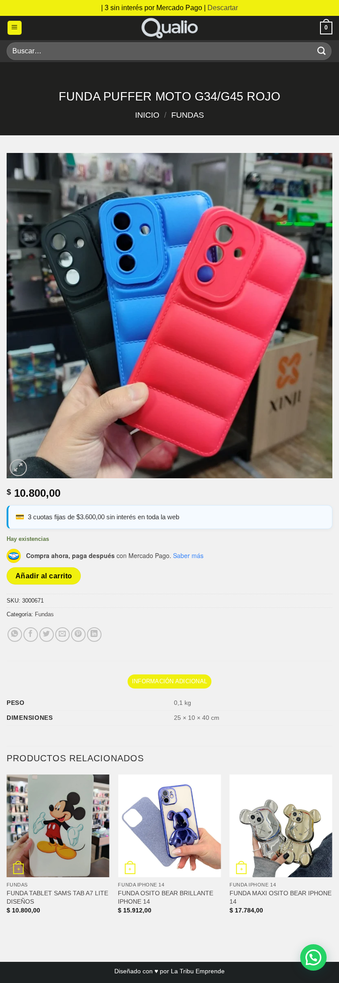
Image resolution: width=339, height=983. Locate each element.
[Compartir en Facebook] (30, 634)
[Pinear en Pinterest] (78, 634)
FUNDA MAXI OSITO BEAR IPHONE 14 (280, 897)
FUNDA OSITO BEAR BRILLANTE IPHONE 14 (165, 897)
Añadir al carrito (43, 576)
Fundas (187, 114)
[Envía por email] (62, 634)
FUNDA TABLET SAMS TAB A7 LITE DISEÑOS (57, 897)
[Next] (332, 852)
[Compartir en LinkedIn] (94, 634)
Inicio (147, 114)
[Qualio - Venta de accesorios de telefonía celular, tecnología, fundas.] (169, 28)
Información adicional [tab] (169, 681)
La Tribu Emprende (198, 971)
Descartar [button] (222, 7)
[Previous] (7, 852)
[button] (15, 28)
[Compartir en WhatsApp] (15, 634)
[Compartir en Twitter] (46, 634)
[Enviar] (322, 51)
